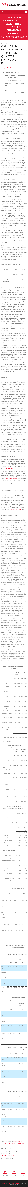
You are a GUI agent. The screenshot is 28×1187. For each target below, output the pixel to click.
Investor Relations (10, 36)
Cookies (17, 1183)
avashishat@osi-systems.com (8, 1155)
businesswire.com (17, 1141)
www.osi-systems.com (11, 478)
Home (3, 36)
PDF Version (9, 68)
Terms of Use (10, 1183)
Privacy (4, 1183)
